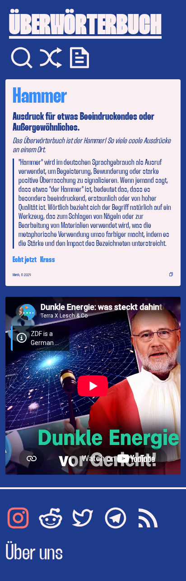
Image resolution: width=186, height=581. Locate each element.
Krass (47, 260)
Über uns (34, 554)
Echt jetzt (25, 260)
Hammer (40, 97)
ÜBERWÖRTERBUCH (85, 27)
